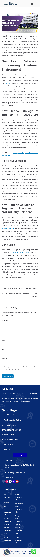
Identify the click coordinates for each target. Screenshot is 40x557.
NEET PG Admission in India (18, 530)
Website (4, 358)
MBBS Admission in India (18, 540)
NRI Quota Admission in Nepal (18, 497)
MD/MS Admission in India (7, 530)
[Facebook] (3, 481)
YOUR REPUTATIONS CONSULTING (24, 553)
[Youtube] (17, 481)
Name (4, 340)
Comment (5, 320)
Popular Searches (10, 489)
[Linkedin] (13, 481)
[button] (32, 4)
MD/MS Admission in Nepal (7, 521)
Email (4, 349)
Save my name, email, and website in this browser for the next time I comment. (20, 368)
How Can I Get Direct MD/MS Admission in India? (20, 288)
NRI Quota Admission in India (7, 540)
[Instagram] (6, 481)
